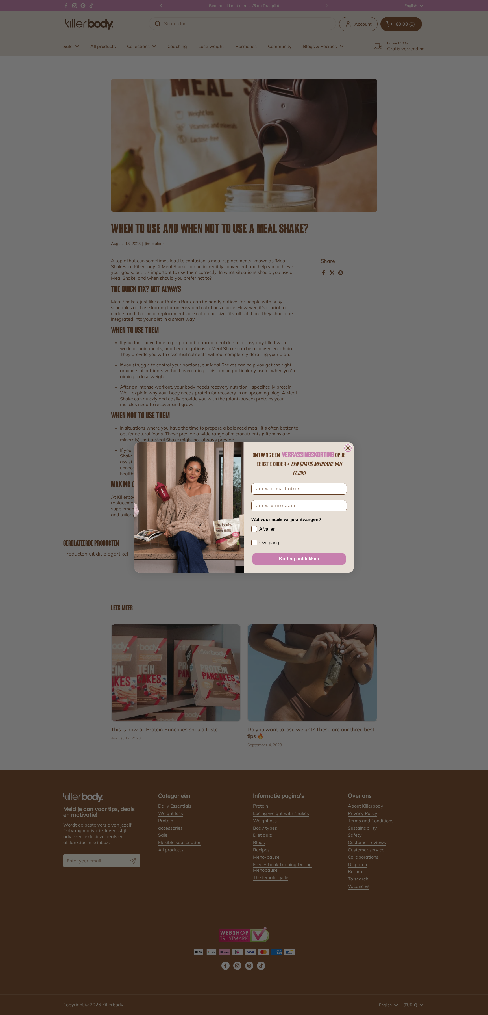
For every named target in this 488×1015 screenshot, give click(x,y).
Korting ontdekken (299, 558)
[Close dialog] (348, 448)
